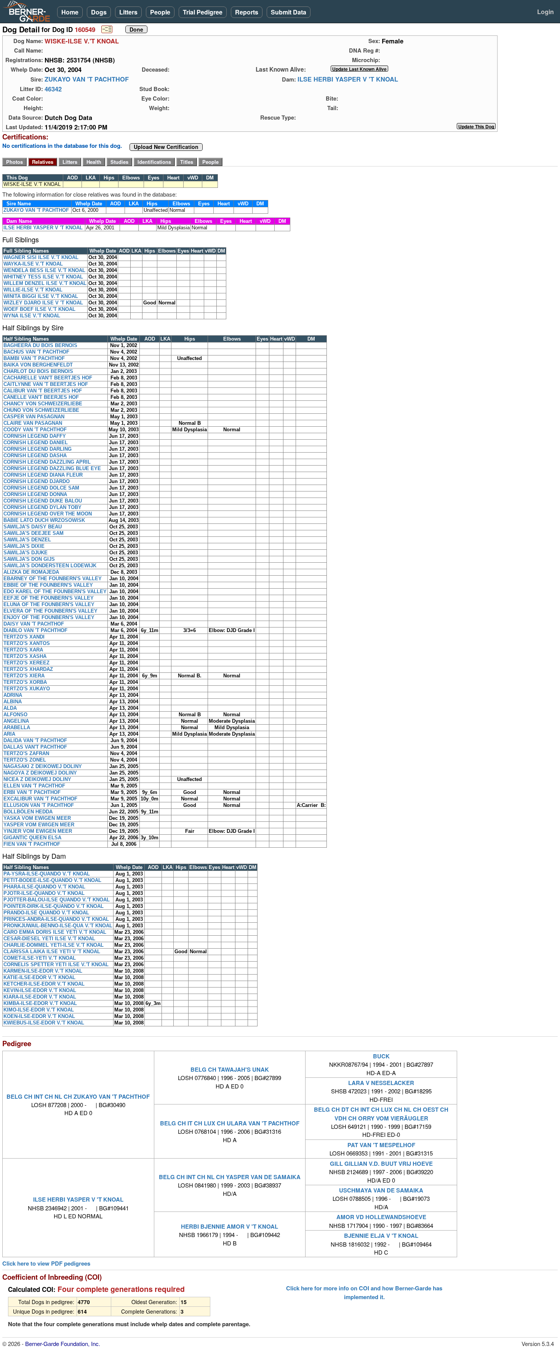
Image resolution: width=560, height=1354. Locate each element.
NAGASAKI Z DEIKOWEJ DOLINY (42, 766)
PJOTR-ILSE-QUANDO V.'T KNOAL (44, 893)
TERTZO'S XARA (23, 650)
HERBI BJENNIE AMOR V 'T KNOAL (229, 1226)
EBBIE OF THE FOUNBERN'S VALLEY (48, 585)
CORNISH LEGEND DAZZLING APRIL (47, 462)
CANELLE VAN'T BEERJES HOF (41, 397)
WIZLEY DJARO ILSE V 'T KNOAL (43, 303)
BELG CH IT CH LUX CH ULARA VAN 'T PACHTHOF (229, 1123)
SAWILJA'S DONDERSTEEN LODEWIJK (49, 565)
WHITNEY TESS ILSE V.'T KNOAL (43, 277)
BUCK (381, 1056)
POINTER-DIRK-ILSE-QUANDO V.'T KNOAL (53, 906)
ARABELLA (16, 727)
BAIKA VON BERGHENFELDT (38, 365)
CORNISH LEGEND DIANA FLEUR (43, 475)
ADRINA (12, 695)
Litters (128, 12)
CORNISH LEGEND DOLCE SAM (41, 488)
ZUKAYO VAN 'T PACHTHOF (87, 79)
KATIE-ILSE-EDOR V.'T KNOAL (39, 977)
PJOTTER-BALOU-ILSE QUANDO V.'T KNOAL (56, 900)
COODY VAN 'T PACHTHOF (35, 429)
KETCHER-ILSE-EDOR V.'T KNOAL (44, 984)
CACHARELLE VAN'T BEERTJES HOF (47, 378)
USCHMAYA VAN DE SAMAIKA (381, 1190)
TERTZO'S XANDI (24, 637)
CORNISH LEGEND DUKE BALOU (42, 501)
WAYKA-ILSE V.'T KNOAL (33, 264)
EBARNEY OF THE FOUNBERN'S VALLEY (52, 578)
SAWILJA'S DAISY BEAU (32, 527)
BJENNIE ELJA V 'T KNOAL (381, 1235)
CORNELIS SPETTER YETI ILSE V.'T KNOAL (56, 964)
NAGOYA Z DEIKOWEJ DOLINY (40, 773)
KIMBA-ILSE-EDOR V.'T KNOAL (40, 1003)
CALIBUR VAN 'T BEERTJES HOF (42, 391)
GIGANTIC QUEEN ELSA (32, 837)
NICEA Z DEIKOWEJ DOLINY (37, 779)
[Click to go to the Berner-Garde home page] (28, 10)
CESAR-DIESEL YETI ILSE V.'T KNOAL (49, 938)
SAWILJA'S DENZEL (27, 540)
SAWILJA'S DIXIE (24, 546)
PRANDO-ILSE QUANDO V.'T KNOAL (46, 912)
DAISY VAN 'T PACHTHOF (33, 624)
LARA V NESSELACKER (381, 1083)
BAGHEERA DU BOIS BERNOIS (40, 345)
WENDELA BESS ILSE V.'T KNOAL (44, 270)
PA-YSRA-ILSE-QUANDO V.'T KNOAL (46, 874)
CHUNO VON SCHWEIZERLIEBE (41, 410)
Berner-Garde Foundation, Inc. (62, 1344)
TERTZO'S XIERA (24, 676)
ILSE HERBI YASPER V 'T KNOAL (348, 79)
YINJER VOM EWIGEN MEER (37, 831)
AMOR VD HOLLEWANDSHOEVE (381, 1217)
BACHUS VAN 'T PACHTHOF (36, 352)
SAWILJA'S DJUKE (25, 552)
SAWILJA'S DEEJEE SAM (33, 533)
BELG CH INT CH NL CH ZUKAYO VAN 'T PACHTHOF (78, 1096)
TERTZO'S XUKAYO (26, 688)
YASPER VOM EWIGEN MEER (38, 824)
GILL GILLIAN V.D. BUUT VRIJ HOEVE (381, 1163)
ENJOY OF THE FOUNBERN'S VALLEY (48, 617)
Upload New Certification (166, 147)
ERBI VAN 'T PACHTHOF (32, 792)
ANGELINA (16, 721)
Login (545, 11)
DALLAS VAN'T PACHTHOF (35, 747)
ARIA (9, 734)
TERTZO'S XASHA (24, 656)
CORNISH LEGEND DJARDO (36, 481)
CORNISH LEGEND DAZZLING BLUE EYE (52, 468)
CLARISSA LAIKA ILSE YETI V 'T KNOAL (51, 951)
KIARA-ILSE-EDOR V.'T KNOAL (39, 997)
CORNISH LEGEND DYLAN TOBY (42, 507)
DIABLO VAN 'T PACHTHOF (35, 630)
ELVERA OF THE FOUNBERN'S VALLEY (50, 611)
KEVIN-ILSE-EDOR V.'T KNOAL (39, 990)
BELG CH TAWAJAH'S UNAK (229, 1069)
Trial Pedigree (202, 12)
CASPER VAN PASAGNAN (33, 416)
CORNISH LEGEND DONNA (35, 494)
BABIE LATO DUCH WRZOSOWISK (44, 520)
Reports (246, 12)
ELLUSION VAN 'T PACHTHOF (38, 805)
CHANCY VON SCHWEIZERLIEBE (42, 404)
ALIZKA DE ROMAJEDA (31, 572)
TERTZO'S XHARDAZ (28, 669)
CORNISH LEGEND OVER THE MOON (47, 514)
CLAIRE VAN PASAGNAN (32, 423)
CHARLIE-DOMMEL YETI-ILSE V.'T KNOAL (53, 945)
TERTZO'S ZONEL (24, 760)
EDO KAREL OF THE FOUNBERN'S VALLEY (55, 591)
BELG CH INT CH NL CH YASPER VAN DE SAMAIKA (230, 1177)
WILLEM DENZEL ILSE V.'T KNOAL (44, 283)
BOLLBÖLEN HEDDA (28, 812)
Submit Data (288, 12)
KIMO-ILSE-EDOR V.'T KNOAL (38, 1010)
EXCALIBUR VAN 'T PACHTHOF (40, 799)
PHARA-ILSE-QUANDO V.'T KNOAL (44, 887)
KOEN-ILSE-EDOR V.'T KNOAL (39, 1016)
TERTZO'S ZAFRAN (26, 753)
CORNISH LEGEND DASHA (35, 455)
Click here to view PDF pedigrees (46, 1264)
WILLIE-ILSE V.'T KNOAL (32, 290)
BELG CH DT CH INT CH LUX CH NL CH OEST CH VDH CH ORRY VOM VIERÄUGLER (381, 1113)
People (160, 12)
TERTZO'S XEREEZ (26, 663)
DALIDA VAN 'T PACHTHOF (35, 740)
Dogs (99, 12)
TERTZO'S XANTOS (26, 643)
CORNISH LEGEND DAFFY (34, 436)
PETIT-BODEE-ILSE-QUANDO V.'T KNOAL (52, 880)
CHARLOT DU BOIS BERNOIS (38, 371)
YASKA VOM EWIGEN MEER (37, 818)
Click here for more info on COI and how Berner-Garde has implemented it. (364, 1292)
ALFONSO (15, 714)
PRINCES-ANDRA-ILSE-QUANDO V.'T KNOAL (56, 919)
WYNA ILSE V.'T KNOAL (31, 315)
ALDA (10, 708)
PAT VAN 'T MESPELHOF (381, 1145)
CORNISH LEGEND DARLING (37, 449)
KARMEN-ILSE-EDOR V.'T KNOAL (42, 971)
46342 (53, 88)
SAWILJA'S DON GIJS (29, 559)
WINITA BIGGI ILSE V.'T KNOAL (40, 296)
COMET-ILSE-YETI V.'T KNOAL (39, 958)
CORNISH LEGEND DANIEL (35, 442)
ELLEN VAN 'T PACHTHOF (34, 786)
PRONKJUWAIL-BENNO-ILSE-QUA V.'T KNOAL (57, 925)
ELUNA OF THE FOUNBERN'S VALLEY (48, 604)
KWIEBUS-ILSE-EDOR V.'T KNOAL (43, 1023)
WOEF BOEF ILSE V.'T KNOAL (39, 309)
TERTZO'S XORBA (25, 682)
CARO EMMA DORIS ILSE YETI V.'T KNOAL (54, 932)
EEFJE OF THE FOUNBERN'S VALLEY (48, 598)
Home (69, 12)
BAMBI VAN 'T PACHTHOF (34, 358)
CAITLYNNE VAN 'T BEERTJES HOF (45, 384)
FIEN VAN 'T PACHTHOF (31, 844)
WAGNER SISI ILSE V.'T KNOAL (40, 257)
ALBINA (12, 701)
